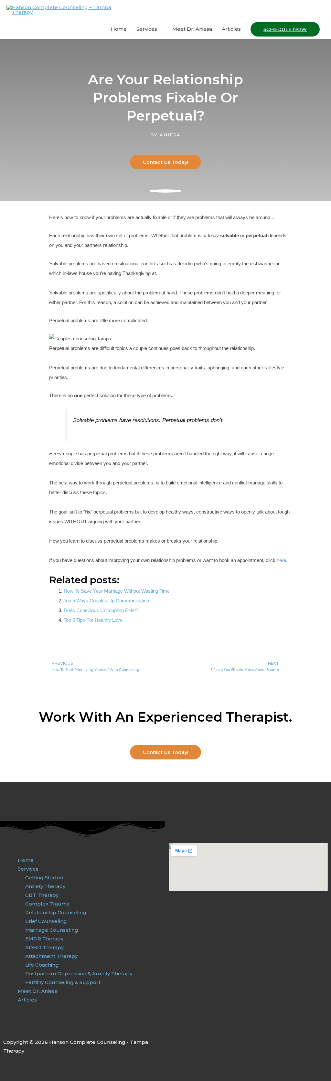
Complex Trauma (47, 904)
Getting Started (44, 877)
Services (146, 29)
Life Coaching (42, 965)
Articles (231, 29)
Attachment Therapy (51, 956)
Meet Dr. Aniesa (192, 29)
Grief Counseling (46, 921)
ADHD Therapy (44, 947)
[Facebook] (6, 1027)
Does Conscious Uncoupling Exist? (101, 610)
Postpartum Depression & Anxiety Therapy (78, 973)
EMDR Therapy (44, 939)
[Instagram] (20, 1027)
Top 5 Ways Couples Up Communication (106, 600)
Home (119, 29)
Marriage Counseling (51, 930)
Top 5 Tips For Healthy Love (93, 620)
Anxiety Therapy (45, 886)
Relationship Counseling (55, 912)
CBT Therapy (42, 895)
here (281, 560)
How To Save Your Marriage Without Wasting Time (117, 591)
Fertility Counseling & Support (63, 982)
